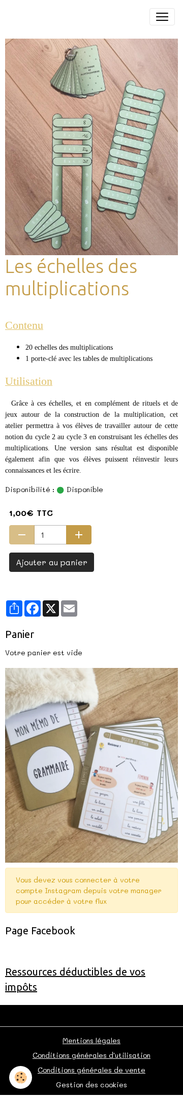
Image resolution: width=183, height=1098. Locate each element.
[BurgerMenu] (162, 16)
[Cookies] (20, 1077)
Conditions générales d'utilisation (91, 1055)
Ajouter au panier (51, 562)
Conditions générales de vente (91, 1070)
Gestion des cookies (91, 1084)
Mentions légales (91, 1040)
